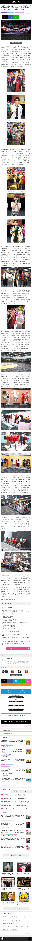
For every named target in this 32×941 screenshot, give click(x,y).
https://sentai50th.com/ (14, 631)
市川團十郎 (12, 917)
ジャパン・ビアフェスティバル (10, 926)
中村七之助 (5, 929)
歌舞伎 (4, 917)
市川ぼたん (5, 920)
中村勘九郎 (14, 929)
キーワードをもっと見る (25, 933)
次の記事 (27, 725)
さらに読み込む (16, 908)
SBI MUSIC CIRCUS (8, 923)
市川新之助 (21, 917)
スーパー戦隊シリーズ (8, 733)
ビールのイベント (16, 920)
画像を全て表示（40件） (16, 42)
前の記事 (5, 725)
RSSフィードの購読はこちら (17, 684)
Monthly (27, 791)
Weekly (16, 791)
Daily (5, 791)
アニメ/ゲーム (24, 926)
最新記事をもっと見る (16, 855)
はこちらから (12, 648)
